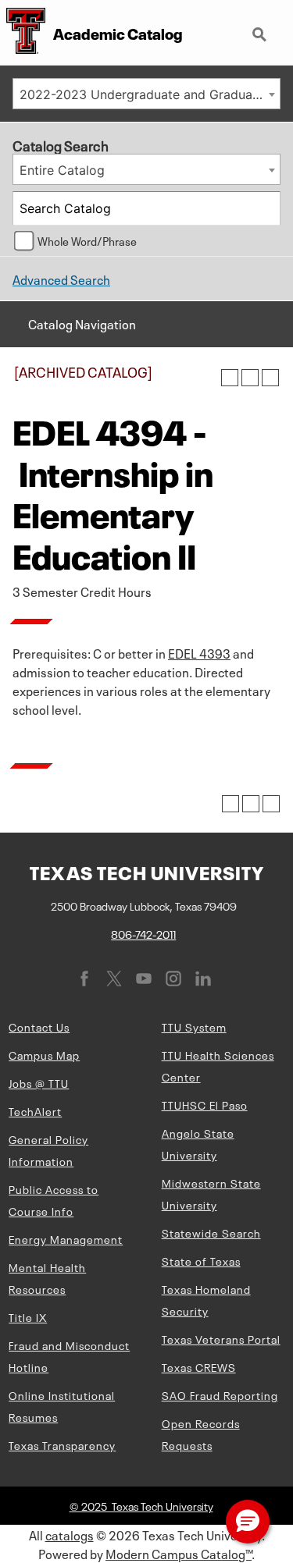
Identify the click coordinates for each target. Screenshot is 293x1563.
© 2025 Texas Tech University (141, 1505)
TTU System (194, 1026)
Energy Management (66, 1238)
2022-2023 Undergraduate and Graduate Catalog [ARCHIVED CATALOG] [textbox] (150, 94)
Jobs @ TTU (39, 1082)
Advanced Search (61, 278)
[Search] (264, 208)
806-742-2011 (143, 933)
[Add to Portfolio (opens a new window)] (229, 377)
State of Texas (201, 1260)
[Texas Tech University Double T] (22, 32)
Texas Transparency (62, 1444)
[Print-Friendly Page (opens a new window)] (250, 377)
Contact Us (39, 1026)
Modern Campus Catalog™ (178, 1552)
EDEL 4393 (199, 652)
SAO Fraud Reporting (220, 1394)
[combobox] (146, 93)
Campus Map (44, 1054)
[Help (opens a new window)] (270, 377)
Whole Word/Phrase (87, 240)
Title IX (28, 1316)
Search (261, 28)
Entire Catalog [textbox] (62, 170)
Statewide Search (211, 1232)
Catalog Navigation (82, 323)
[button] (248, 1521)
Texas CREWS (199, 1366)
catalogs (69, 1534)
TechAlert (35, 1110)
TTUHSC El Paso (205, 1104)
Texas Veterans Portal (221, 1338)
